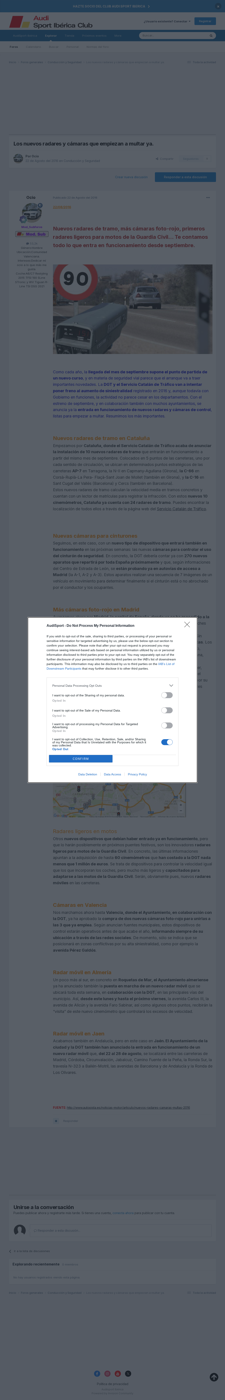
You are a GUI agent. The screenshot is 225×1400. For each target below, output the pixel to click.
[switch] (167, 695)
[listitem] (112, 685)
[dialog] (112, 700)
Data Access (112, 774)
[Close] (188, 626)
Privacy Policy (137, 774)
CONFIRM (81, 758)
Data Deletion (87, 774)
